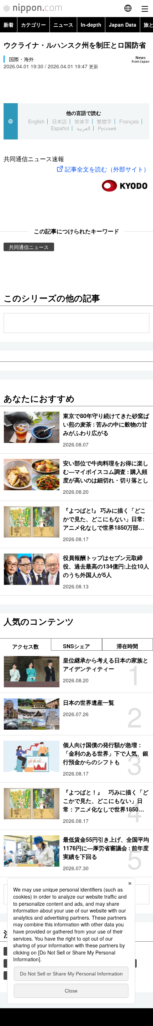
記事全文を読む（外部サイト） (107, 168)
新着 (9, 24)
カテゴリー (33, 24)
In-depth (91, 24)
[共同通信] (124, 182)
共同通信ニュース (29, 246)
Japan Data (122, 24)
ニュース (63, 24)
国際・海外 (21, 59)
